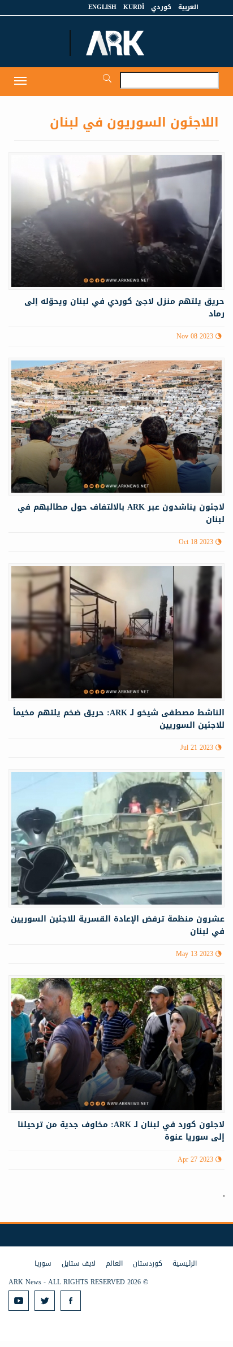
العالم (114, 1263)
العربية (188, 7)
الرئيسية (184, 1263)
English (102, 7)
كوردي (161, 7)
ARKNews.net (116, 43)
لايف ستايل (79, 1263)
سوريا (42, 1263)
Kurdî (133, 7)
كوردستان (147, 1263)
